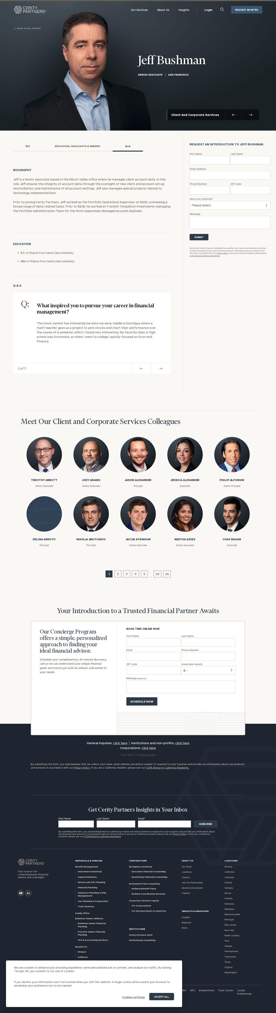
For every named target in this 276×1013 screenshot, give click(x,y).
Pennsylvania (231, 951)
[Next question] (161, 368)
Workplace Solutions (140, 866)
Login (208, 9)
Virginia (228, 967)
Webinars (186, 922)
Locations (187, 872)
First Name (64, 818)
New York (229, 930)
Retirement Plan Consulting (144, 883)
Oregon (228, 946)
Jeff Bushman (172, 61)
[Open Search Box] (222, 10)
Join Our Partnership (192, 882)
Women (82, 952)
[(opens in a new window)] (21, 893)
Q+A (127, 146)
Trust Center (225, 990)
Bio (28, 146)
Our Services (139, 9)
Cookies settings (133, 997)
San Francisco (178, 74)
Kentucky (229, 904)
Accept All (161, 996)
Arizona (228, 866)
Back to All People (29, 28)
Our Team (187, 866)
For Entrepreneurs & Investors (149, 911)
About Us (163, 9)
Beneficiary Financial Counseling (149, 877)
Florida (228, 882)
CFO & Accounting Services (93, 940)
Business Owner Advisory (89, 918)
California (230, 872)
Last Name (103, 818)
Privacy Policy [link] (148, 754)
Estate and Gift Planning (91, 882)
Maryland (229, 909)
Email (141, 818)
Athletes (83, 957)
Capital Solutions (87, 877)
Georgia (229, 888)
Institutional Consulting (142, 940)
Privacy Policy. (223, 253)
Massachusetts (232, 914)
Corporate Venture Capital (144, 900)
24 (167, 574)
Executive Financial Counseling (149, 871)
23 (157, 574)
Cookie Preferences (244, 992)
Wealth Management (86, 866)
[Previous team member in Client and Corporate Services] (233, 114)
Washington (231, 972)
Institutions (137, 929)
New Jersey (230, 925)
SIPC (192, 990)
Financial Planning (87, 887)
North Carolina (232, 935)
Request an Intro (246, 9)
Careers (186, 877)
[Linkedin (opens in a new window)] (28, 893)
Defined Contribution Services (148, 894)
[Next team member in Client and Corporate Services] (250, 114)
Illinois (228, 893)
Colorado (229, 877)
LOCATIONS (231, 860)
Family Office (82, 913)
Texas (228, 962)
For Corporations (141, 905)
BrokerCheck (206, 990)
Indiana (228, 898)
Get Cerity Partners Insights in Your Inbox (138, 810)
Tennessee (230, 956)
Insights (184, 9)
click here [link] (120, 743)
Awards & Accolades (192, 888)
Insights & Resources (195, 911)
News (184, 928)
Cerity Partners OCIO (140, 935)
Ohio (227, 940)
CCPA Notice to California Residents (102, 836)
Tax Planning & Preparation (93, 901)
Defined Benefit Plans (144, 888)
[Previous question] (141, 368)
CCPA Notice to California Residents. (205, 256)
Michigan (229, 919)
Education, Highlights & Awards (77, 146)
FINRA (182, 990)
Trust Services (86, 906)
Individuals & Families (88, 860)
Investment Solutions (90, 871)
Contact (186, 893)
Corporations (138, 860)
